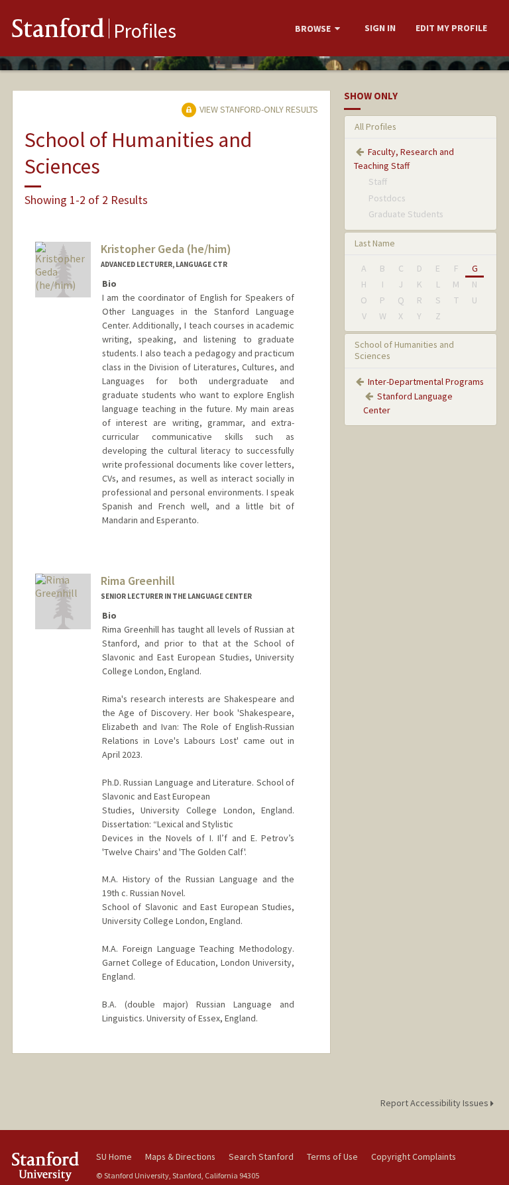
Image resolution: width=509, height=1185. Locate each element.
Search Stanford (261, 1156)
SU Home (114, 1156)
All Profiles (375, 126)
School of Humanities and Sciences (404, 350)
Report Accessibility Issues (435, 1103)
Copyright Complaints (413, 1156)
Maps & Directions (180, 1156)
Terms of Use (332, 1156)
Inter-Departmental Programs (426, 381)
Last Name (375, 243)
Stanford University (46, 1166)
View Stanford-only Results (258, 109)
